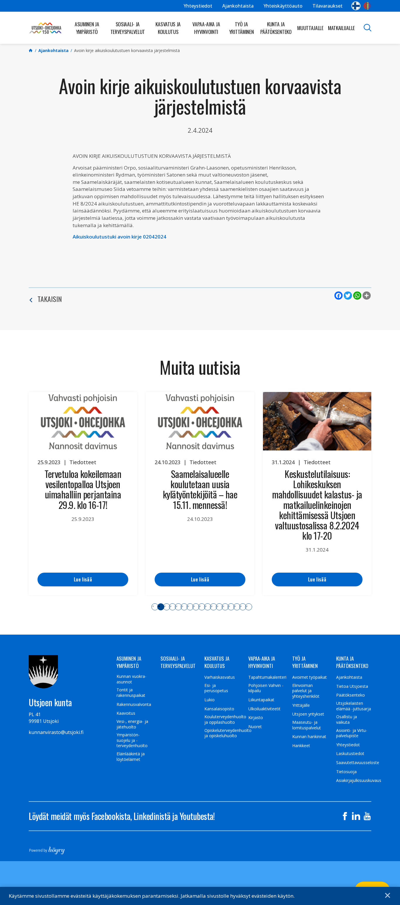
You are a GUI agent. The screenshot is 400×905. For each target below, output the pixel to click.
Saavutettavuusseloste (357, 762)
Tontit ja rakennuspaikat (131, 692)
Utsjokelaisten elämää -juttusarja (353, 706)
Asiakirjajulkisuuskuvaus (358, 780)
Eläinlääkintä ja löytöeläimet (131, 756)
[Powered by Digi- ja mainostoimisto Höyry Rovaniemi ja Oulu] (47, 849)
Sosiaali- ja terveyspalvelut (127, 27)
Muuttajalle (310, 28)
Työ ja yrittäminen (241, 27)
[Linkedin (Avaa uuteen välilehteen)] (356, 816)
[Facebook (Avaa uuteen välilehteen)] (345, 816)
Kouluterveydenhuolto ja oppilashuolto (225, 719)
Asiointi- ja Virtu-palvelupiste (351, 733)
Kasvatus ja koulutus (168, 27)
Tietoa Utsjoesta (352, 686)
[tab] (154, 606)
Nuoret (255, 726)
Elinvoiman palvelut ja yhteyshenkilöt (305, 691)
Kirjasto (255, 717)
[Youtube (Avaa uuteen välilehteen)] (367, 816)
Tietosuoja (346, 771)
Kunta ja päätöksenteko (276, 27)
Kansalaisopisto (219, 708)
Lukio (209, 699)
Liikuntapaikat (261, 699)
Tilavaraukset (327, 6)
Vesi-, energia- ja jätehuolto (132, 724)
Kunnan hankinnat (309, 736)
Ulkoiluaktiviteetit (264, 708)
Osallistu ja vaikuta (346, 719)
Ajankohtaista (238, 6)
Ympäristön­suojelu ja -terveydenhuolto (132, 740)
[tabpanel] (83, 493)
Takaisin (49, 298)
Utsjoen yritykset (308, 714)
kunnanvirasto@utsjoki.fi (56, 732)
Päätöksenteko (350, 695)
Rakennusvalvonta (134, 704)
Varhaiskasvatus (219, 677)
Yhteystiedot (198, 6)
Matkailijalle (341, 28)
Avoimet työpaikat (309, 677)
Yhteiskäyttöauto (283, 6)
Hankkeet (301, 745)
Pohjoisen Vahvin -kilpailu (265, 688)
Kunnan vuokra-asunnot (131, 679)
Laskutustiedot (350, 753)
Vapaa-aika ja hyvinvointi (206, 27)
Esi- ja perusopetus (216, 688)
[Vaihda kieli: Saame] (367, 6)
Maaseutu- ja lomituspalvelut (306, 725)
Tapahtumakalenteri (267, 677)
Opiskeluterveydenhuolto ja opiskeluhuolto (228, 733)
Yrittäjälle (301, 705)
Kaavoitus (126, 713)
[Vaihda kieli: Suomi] (355, 5)
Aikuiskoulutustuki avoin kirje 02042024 (119, 236)
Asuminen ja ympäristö (87, 27)
